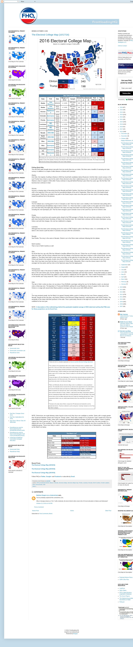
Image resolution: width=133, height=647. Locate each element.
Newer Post (35, 510)
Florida (80, 482)
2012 (121, 294)
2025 (121, 109)
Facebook (58, 476)
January (123, 284)
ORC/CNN (51, 133)
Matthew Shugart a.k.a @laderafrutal (47, 495)
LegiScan (122, 588)
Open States (122, 590)
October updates (105, 482)
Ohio (34, 484)
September (124, 264)
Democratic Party (15, 449)
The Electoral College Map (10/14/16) (43, 472)
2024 (121, 112)
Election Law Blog (125, 331)
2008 (121, 304)
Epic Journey (124, 314)
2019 (121, 124)
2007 (121, 306)
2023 (121, 114)
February (124, 281)
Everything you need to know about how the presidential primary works (17, 429)
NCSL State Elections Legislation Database (125, 593)
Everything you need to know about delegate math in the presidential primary (17, 434)
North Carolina (96, 482)
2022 (121, 117)
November (124, 136)
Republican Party (15, 451)
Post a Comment (39, 507)
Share (34, 486)
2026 (121, 107)
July (122, 269)
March (123, 279)
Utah (44, 484)
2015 (121, 287)
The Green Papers (124, 596)
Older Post (108, 510)
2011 (121, 297)
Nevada (90, 482)
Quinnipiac (50, 116)
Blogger (75, 633)
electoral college (63, 482)
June (122, 272)
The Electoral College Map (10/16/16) (43, 465)
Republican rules (15, 352)
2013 (121, 292)
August (123, 267)
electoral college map (73, 482)
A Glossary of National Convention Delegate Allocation (16, 439)
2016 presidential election (42, 482)
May (122, 274)
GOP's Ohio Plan (124, 579)
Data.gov (122, 602)
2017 (121, 129)
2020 (121, 122)
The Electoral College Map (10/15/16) (43, 469)
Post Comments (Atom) (45, 513)
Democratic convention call (17, 350)
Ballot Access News (126, 322)
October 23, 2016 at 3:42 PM (44, 503)
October (123, 138)
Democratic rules (14, 348)
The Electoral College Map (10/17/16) (50, 34)
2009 (121, 301)
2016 (121, 131)
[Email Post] (54, 481)
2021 (121, 119)
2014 (121, 289)
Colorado (56, 482)
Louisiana (85, 482)
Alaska (51, 482)
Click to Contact (122, 46)
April (122, 277)
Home (72, 510)
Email (73, 476)
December (124, 133)
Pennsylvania (39, 484)
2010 (121, 299)
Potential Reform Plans (125, 577)
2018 (121, 126)
